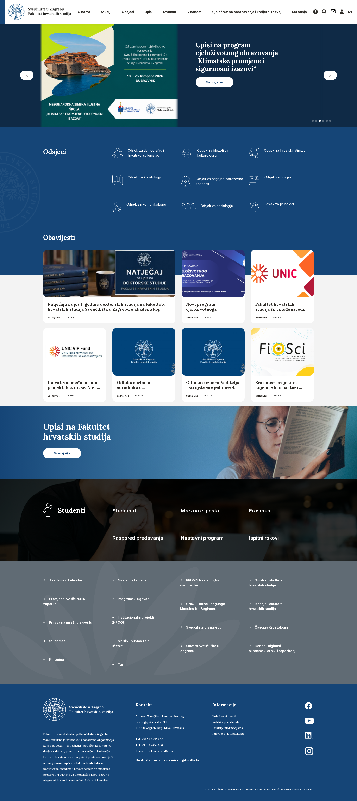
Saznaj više (54, 317)
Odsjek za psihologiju (280, 204)
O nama (84, 12)
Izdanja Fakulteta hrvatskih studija (266, 606)
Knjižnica (56, 659)
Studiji (106, 12)
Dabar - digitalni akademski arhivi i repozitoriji (272, 648)
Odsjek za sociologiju (217, 206)
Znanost (195, 12)
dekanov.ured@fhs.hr (162, 751)
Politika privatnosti (225, 722)
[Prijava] (342, 11)
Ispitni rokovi (264, 538)
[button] (27, 75)
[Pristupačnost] (315, 11)
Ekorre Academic (305, 789)
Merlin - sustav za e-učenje (131, 643)
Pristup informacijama (227, 728)
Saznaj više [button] (214, 98)
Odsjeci (128, 12)
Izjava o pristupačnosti (228, 734)
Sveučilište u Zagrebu (203, 627)
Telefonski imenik (224, 716)
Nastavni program (202, 538)
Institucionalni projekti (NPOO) (133, 619)
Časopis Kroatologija (271, 627)
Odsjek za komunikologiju (146, 204)
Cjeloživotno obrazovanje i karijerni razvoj (246, 12)
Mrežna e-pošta (200, 511)
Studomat (124, 511)
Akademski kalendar (65, 580)
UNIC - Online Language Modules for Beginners (202, 606)
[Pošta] (333, 11)
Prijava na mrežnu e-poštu (70, 622)
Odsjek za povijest (278, 177)
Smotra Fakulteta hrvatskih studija (266, 582)
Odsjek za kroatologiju (145, 177)
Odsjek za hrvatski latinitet (284, 150)
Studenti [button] (170, 12)
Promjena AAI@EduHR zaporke (64, 601)
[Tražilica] (324, 11)
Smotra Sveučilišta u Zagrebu (199, 648)
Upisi (148, 12)
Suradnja (299, 12)
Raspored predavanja (137, 538)
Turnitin (123, 664)
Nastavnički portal (132, 580)
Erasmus (259, 511)
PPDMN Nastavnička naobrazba (199, 582)
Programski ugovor (133, 599)
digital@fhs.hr (189, 760)
